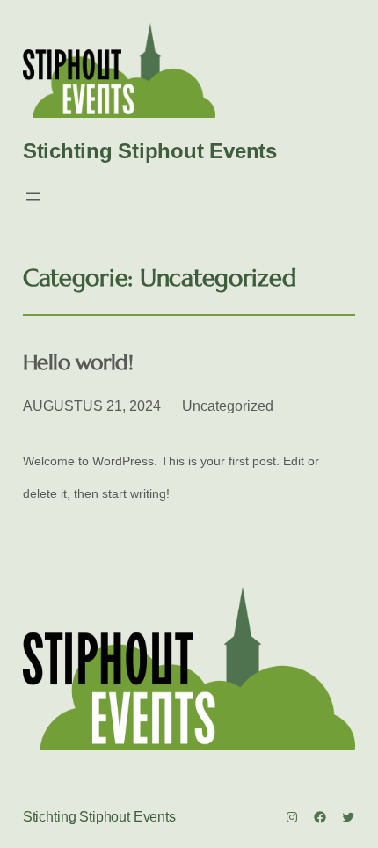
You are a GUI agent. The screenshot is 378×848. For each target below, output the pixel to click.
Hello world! (78, 363)
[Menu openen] (33, 196)
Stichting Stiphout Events (150, 151)
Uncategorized (227, 405)
